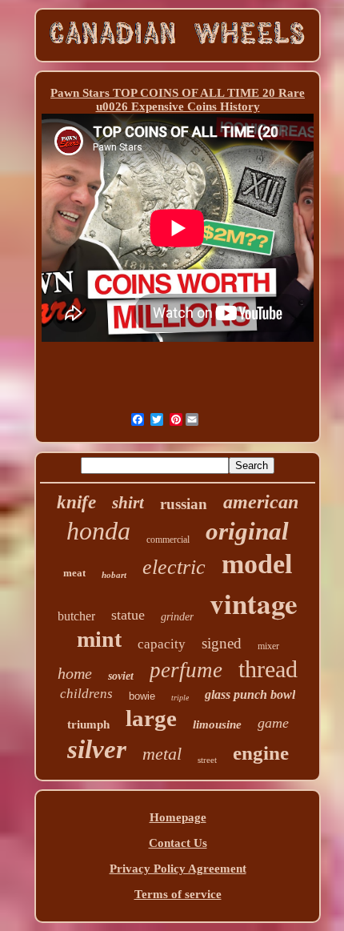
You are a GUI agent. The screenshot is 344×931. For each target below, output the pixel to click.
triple (180, 697)
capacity (162, 644)
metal (162, 754)
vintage (254, 603)
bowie (142, 696)
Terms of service (178, 894)
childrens (86, 693)
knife (76, 502)
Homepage (178, 817)
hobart (114, 575)
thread (268, 669)
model (257, 564)
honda (98, 530)
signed (222, 643)
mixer (268, 646)
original (247, 531)
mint (99, 639)
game (273, 723)
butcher (76, 616)
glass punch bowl (250, 694)
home (75, 673)
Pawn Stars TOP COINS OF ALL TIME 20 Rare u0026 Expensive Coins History (177, 99)
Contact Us (178, 843)
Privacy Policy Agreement (178, 868)
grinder (177, 617)
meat (74, 573)
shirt (128, 502)
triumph (88, 724)
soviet (121, 676)
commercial (168, 539)
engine (261, 753)
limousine (217, 724)
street (207, 759)
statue (128, 615)
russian (183, 504)
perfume (186, 670)
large (151, 718)
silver (96, 749)
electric (174, 567)
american (260, 502)
